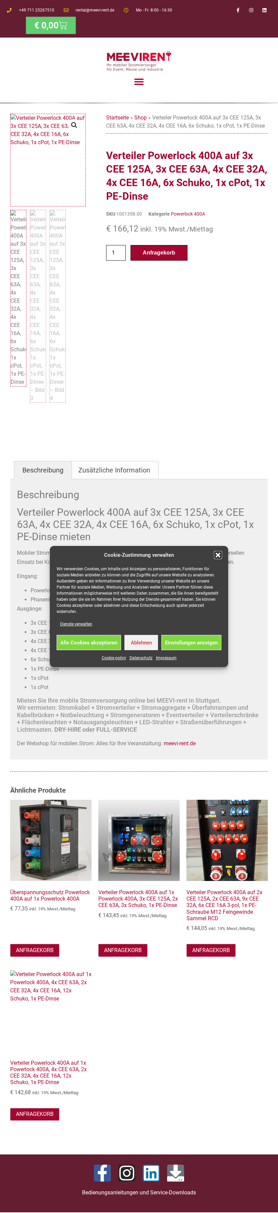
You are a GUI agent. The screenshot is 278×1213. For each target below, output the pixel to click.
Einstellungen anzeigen (191, 643)
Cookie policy (114, 658)
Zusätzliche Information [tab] (114, 470)
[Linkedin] (264, 10)
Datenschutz (141, 658)
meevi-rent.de (180, 743)
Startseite (117, 117)
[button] (218, 555)
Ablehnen (141, 643)
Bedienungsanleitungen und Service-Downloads (139, 1192)
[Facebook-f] (237, 10)
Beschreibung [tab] (42, 470)
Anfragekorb (159, 253)
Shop (140, 117)
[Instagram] (251, 10)
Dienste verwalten (76, 624)
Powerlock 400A (188, 214)
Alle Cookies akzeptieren (88, 643)
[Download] (175, 1173)
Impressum (166, 658)
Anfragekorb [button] (35, 950)
